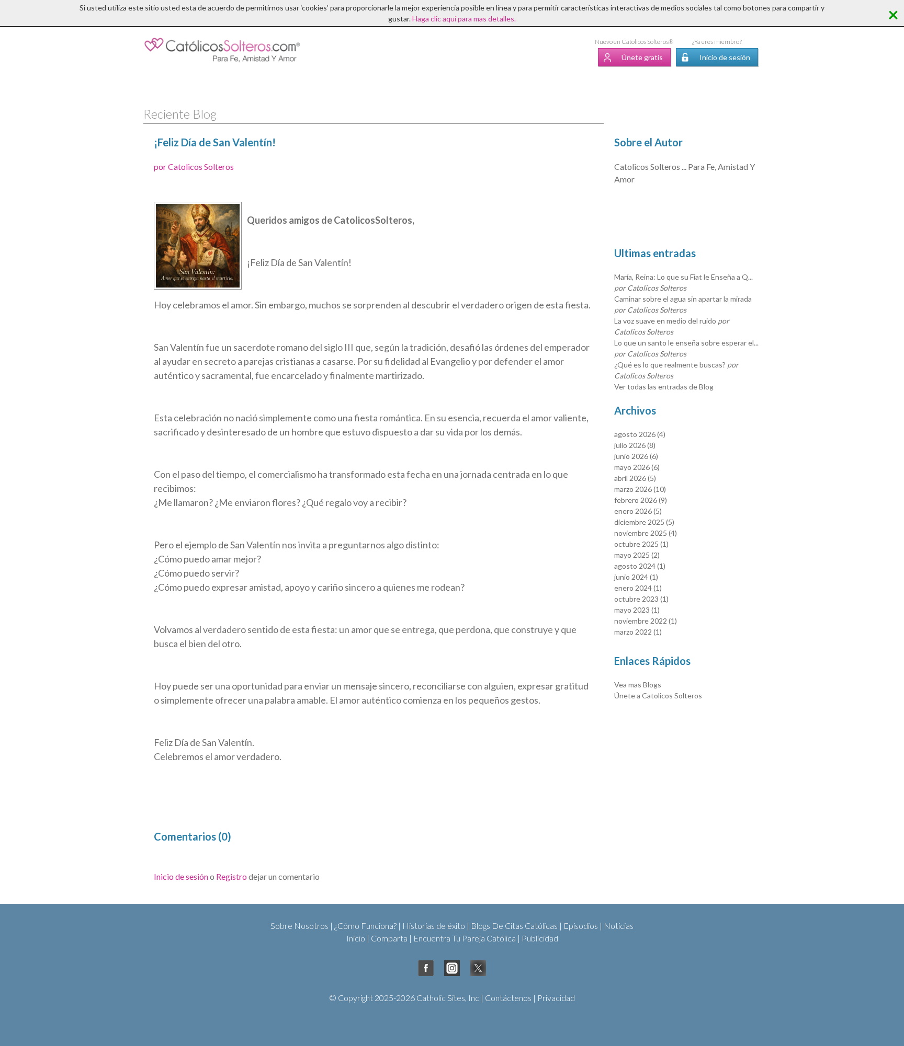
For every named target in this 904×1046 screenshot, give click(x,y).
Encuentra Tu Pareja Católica (464, 938)
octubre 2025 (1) (641, 543)
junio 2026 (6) (636, 456)
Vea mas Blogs (637, 684)
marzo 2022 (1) (638, 631)
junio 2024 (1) (636, 576)
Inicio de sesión (724, 57)
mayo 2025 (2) (637, 554)
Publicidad (540, 938)
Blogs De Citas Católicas (514, 925)
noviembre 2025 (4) (645, 532)
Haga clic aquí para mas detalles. (464, 18)
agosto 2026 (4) (639, 434)
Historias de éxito (433, 925)
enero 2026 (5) (638, 511)
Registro (231, 876)
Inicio (355, 938)
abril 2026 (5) (635, 478)
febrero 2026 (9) (640, 500)
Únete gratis (642, 57)
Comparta (389, 938)
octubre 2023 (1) (641, 598)
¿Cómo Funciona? (365, 925)
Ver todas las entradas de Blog (664, 386)
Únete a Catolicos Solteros (658, 695)
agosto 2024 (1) (639, 565)
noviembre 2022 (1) (645, 620)
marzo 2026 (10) (640, 489)
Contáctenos (508, 998)
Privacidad (556, 998)
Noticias (619, 925)
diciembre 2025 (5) (644, 522)
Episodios (580, 925)
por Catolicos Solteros (194, 166)
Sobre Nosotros (299, 925)
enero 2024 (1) (638, 587)
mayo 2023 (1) (637, 609)
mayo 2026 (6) (637, 467)
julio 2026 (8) (635, 445)
